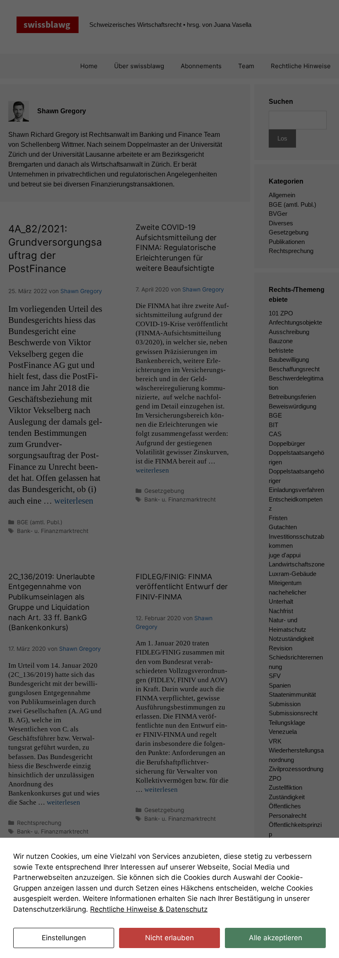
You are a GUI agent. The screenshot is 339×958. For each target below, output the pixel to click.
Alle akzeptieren (275, 938)
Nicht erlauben (169, 938)
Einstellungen (64, 938)
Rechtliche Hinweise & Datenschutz (149, 909)
